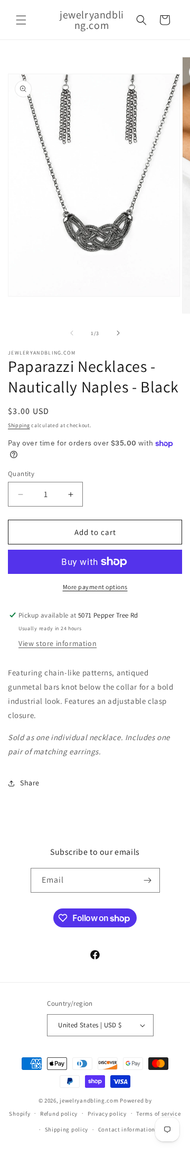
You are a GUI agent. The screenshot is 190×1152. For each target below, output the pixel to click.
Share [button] (30, 782)
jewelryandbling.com (89, 1100)
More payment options (95, 587)
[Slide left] (71, 333)
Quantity (21, 473)
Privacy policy (107, 1113)
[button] (21, 20)
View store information (57, 643)
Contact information (126, 1129)
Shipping (19, 425)
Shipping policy (67, 1129)
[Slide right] (118, 333)
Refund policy (59, 1113)
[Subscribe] (147, 880)
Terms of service (158, 1113)
